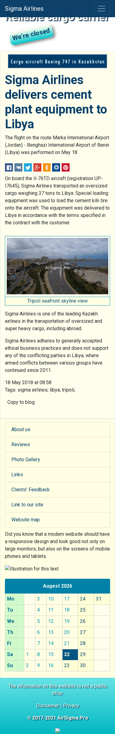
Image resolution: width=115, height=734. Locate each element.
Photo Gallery (25, 459)
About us (20, 429)
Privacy (71, 706)
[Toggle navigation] (101, 8)
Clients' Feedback (30, 490)
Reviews (20, 444)
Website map (25, 520)
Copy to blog (21, 402)
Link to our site (27, 505)
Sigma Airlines (24, 8)
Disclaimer (47, 706)
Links (17, 474)
